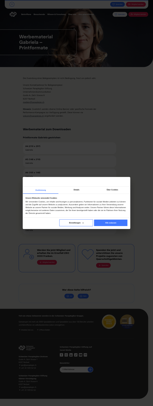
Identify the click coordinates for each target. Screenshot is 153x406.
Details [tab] (76, 190)
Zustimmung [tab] (40, 190)
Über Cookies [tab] (112, 190)
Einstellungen (75, 223)
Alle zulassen (110, 223)
